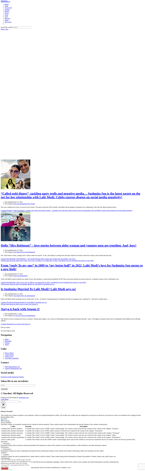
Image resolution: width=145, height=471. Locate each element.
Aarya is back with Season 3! (20, 309)
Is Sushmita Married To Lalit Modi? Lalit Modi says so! (38, 289)
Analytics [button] (4, 452)
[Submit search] (20, 401)
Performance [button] (5, 447)
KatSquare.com (24, 397)
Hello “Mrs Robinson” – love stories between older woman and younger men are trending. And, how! (68, 245)
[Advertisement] (72, 46)
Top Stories (31, 204)
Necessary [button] (4, 419)
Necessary (6, 421)
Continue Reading (66, 210)
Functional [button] (4, 441)
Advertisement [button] (5, 458)
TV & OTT (17, 315)
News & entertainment (21, 204)
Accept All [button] (4, 468)
